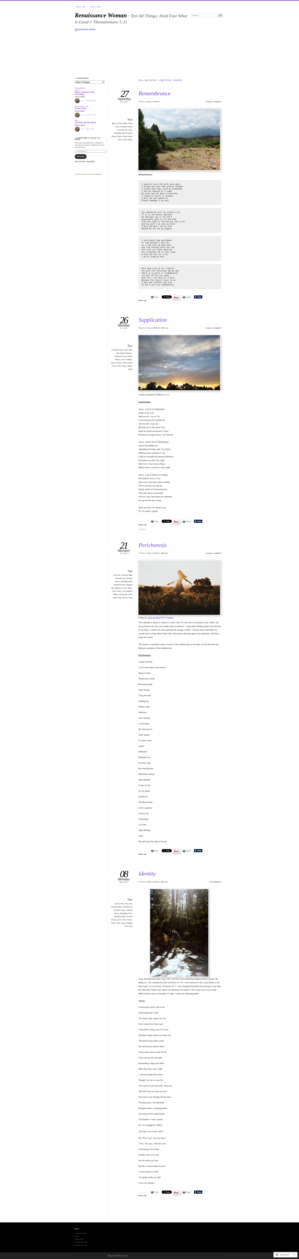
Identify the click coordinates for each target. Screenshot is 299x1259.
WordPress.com (81, 1245)
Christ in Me (118, 904)
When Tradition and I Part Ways (85, 93)
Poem (119, 136)
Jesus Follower (126, 359)
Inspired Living (120, 356)
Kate (150, 102)
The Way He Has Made (85, 122)
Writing (164, 328)
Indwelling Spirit (120, 133)
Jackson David (154, 617)
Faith (130, 130)
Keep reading (80, 97)
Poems (119, 363)
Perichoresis (153, 545)
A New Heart (80, 108)
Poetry (157, 102)
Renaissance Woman (101, 15)
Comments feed (81, 1242)
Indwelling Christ (126, 913)
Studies (77, 120)
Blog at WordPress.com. (118, 1256)
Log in (77, 1236)
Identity (147, 873)
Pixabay (169, 617)
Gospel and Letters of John (81, 106)
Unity (114, 598)
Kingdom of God (121, 588)
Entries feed (79, 1239)
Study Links (95, 7)
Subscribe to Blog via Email (87, 138)
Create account (80, 1233)
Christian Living (119, 910)
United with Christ (125, 594)
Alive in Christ (117, 123)
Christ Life (117, 575)
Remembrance (155, 93)
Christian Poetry (126, 127)
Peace (129, 920)
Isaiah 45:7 (77, 90)
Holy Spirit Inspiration (124, 353)
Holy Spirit (128, 350)
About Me (80, 7)
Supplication (153, 320)
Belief (125, 123)
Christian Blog (127, 575)
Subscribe (80, 156)
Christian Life (120, 578)
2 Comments (216, 882)
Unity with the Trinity (125, 598)
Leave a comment (214, 102)
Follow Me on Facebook (89, 174)
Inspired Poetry (119, 585)
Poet (125, 140)
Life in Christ (121, 920)
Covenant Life (122, 130)
